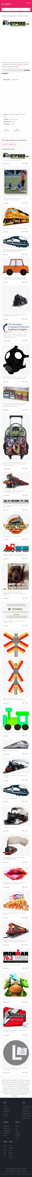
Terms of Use (25, 1173)
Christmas (6, 1126)
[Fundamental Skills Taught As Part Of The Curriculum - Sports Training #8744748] (16, 182)
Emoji (10, 1145)
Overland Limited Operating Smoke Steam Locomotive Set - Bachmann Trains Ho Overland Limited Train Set (14, 405)
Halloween (6, 1128)
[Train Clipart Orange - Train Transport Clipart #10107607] (16, 217)
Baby (16, 1130)
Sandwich (6, 1108)
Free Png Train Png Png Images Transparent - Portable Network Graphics (15, 315)
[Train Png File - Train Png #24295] (16, 816)
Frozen (17, 1126)
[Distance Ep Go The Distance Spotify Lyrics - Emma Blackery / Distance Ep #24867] (16, 873)
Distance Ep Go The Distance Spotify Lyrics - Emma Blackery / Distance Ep (15, 883)
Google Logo (25, 1118)
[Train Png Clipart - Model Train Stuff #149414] (16, 524)
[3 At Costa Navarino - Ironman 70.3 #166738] (16, 956)
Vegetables (7, 1111)
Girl (16, 1128)
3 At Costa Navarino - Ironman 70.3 (13, 965)
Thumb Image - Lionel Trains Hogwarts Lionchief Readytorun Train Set (14, 491)
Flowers (11, 1148)
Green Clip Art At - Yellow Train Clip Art (13, 732)
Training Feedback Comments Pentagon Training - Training (14, 621)
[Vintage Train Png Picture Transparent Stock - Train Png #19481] (16, 766)
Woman (17, 1133)
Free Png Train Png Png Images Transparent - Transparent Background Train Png (15, 250)
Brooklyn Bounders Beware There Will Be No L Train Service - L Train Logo (15, 1068)
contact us (20, 64)
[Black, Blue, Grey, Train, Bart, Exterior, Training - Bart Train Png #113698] (16, 501)
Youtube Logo (26, 1111)
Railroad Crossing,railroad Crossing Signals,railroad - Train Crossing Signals (14, 699)
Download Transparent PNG (12, 70)
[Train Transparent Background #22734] (16, 790)
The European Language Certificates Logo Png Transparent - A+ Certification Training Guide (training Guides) (14, 336)
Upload (28, 2)
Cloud (5, 1145)
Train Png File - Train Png (10, 827)
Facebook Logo (26, 1113)
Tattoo (10, 1157)
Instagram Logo (26, 1106)
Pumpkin (6, 1115)
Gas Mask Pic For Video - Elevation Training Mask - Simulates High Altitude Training (15, 377)
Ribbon (11, 1155)
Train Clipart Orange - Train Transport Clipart (15, 228)
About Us (6, 1173)
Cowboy (17, 1135)
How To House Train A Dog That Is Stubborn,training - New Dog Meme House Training (15, 593)
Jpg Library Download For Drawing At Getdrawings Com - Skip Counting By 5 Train (15, 554)
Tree (5, 1155)
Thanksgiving (7, 1130)
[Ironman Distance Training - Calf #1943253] (16, 156)
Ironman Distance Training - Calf (12, 160)
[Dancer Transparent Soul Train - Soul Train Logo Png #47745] (16, 901)
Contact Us (13, 1173)
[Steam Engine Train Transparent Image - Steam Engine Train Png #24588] (16, 845)
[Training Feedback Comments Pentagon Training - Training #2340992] (16, 610)
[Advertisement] (16, 43)
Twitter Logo (25, 1108)
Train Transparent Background (11, 798)
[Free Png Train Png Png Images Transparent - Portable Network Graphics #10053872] (16, 299)
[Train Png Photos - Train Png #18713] (16, 744)
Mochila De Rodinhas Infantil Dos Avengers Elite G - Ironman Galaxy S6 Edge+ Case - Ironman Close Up (15, 464)
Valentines (6, 1133)
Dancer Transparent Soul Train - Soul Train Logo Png (14, 913)
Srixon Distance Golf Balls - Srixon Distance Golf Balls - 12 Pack (15, 1031)
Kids (16, 1137)
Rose (10, 1150)
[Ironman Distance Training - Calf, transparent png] (16, 22)
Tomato (6, 1113)
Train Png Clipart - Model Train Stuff (13, 536)
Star (5, 1152)
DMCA (18, 1173)
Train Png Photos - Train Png (11, 750)
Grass (5, 1150)
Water (10, 1152)
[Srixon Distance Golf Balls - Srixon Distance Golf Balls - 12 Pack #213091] (16, 1017)
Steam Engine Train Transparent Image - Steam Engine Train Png (14, 858)
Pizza (5, 1106)
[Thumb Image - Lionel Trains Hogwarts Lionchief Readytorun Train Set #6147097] (16, 481)
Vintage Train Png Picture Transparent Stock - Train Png (15, 776)
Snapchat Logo (26, 1115)
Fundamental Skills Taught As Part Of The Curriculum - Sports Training (14, 199)
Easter (5, 1135)
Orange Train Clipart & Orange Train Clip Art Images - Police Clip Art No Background (15, 278)
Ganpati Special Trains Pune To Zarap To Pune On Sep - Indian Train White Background (15, 940)
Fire (4, 1148)
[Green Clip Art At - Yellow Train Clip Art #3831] (16, 719)
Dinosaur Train (7, 999)
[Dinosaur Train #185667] (16, 984)
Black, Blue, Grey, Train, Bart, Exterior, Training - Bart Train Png (15, 506)
